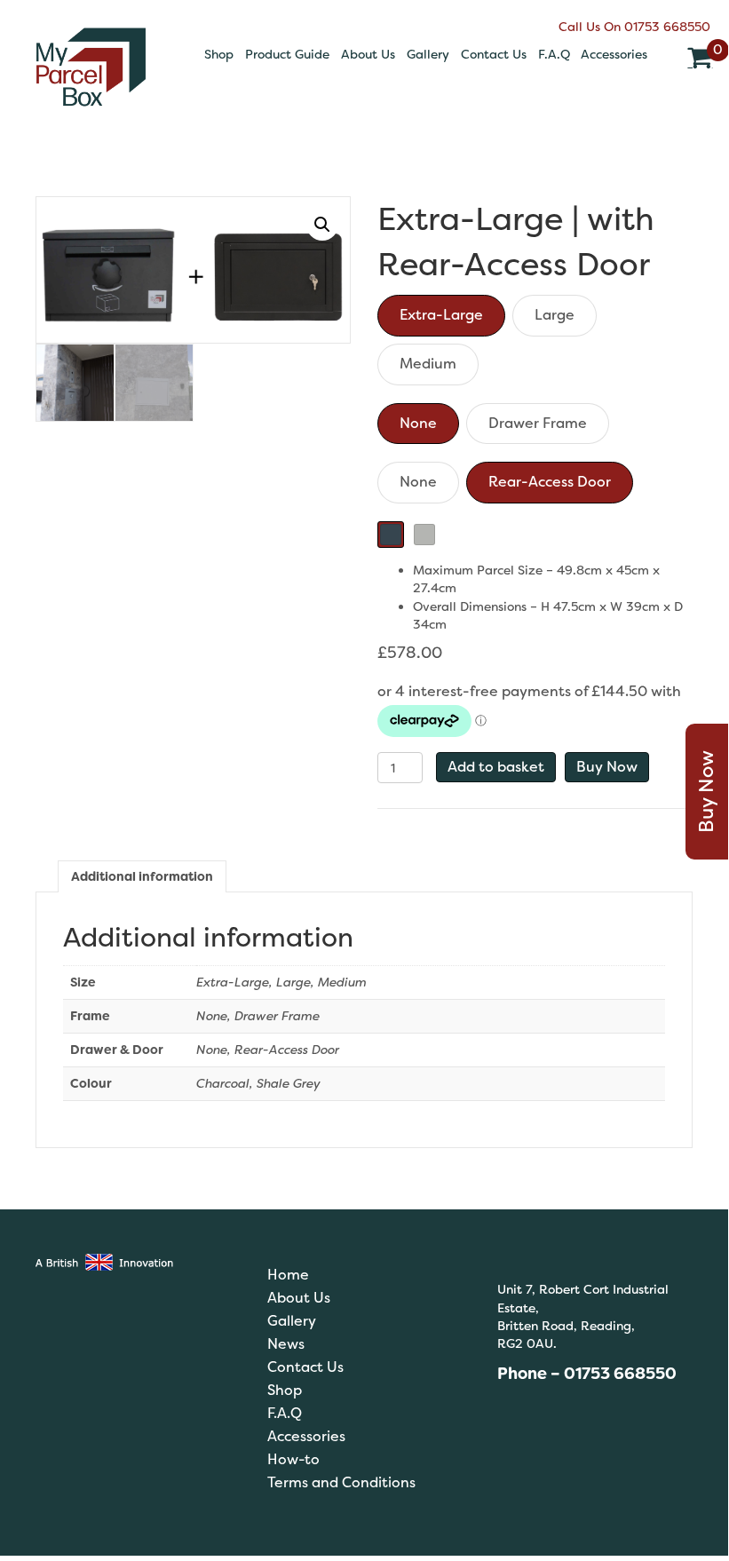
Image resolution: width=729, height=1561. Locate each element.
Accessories (614, 54)
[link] (362, 1274)
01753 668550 (667, 27)
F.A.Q (554, 54)
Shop (219, 54)
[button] (322, 225)
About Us (368, 54)
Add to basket (496, 766)
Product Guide (287, 54)
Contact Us (494, 54)
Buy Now (607, 766)
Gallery (428, 54)
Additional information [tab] (142, 876)
